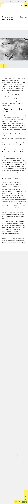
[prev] (2, 66)
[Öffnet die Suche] (22, 5)
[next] (5, 66)
